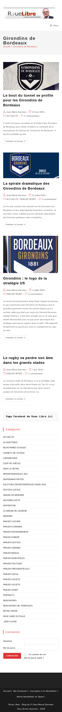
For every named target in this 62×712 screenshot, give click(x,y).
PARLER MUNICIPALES (14, 558)
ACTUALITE (12, 116)
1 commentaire (35, 373)
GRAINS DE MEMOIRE (13, 495)
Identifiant (7, 641)
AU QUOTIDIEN (10, 442)
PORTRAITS (9, 595)
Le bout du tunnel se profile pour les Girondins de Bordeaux (28, 100)
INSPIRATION (9, 505)
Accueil (7, 691)
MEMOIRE (8, 516)
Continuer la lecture (17, 142)
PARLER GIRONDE (12, 548)
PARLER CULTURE (11, 521)
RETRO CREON (10, 611)
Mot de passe (9, 648)
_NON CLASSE (10, 621)
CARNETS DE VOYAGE (14, 453)
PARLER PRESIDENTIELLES (16, 569)
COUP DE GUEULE (12, 463)
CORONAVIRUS (10, 458)
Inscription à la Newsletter (43, 691)
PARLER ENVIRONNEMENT (16, 532)
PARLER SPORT (28, 199)
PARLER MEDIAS (11, 553)
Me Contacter (20, 691)
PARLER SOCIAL (11, 574)
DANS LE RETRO (11, 469)
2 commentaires (32, 116)
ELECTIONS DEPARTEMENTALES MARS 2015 (24, 484)
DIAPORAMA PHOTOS (13, 479)
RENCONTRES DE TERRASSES (18, 606)
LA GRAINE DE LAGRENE (15, 511)
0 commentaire (49, 199)
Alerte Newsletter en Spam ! (31, 696)
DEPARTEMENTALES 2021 (15, 474)
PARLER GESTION (11, 542)
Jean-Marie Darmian (16, 112)
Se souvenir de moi (37, 654)
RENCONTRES (10, 600)
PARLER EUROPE (11, 537)
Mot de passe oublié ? (34, 658)
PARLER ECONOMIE (12, 527)
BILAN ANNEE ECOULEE (14, 448)
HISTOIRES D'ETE (11, 500)
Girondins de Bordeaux (25, 46)
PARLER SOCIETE (11, 579)
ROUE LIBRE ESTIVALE (14, 616)
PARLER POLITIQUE (12, 564)
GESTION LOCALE (11, 490)
